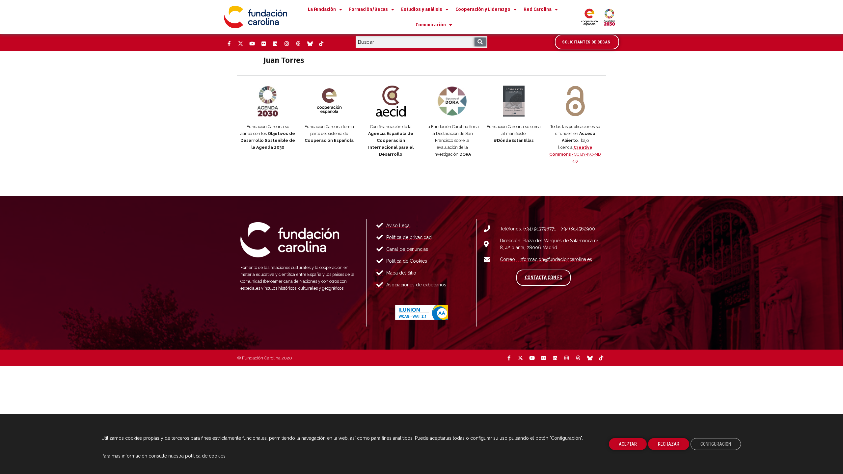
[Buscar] (480, 42)
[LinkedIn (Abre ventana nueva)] (275, 44)
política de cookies (205, 456)
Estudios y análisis (421, 9)
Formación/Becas (368, 9)
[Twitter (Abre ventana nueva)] (240, 44)
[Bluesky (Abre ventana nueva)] (309, 44)
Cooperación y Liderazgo (482, 9)
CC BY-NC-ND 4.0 (575, 154)
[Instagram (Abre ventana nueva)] (286, 44)
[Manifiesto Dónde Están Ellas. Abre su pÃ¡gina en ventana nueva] (513, 101)
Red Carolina (538, 9)
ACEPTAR (628, 444)
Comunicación (431, 25)
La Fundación (322, 9)
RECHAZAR (668, 444)
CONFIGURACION (715, 444)
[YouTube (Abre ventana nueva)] (252, 44)
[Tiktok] (321, 44)
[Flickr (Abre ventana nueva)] (263, 44)
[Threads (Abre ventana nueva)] (298, 44)
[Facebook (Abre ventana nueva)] (229, 44)
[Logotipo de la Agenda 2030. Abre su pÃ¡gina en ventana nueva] (267, 101)
